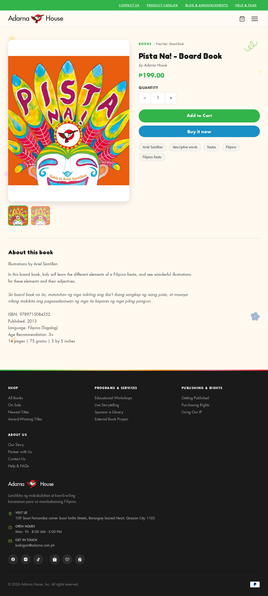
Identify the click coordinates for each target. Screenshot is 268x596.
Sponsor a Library (109, 412)
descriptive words (185, 147)
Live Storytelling (107, 405)
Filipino (231, 147)
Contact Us (129, 5)
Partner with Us (20, 452)
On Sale (14, 405)
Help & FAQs (246, 5)
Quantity (148, 87)
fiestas (211, 147)
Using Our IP (192, 412)
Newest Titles (18, 412)
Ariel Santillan (153, 147)
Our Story (16, 445)
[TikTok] (38, 559)
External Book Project (111, 419)
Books (145, 44)
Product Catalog (162, 5)
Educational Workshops (113, 398)
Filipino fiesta (152, 157)
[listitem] (18, 216)
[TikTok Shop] (80, 559)
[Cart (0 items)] (242, 19)
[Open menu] (254, 18)
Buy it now (199, 132)
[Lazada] (67, 559)
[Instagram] (26, 559)
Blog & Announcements (206, 5)
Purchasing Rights (195, 405)
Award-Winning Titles (25, 419)
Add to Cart (199, 116)
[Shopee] (55, 559)
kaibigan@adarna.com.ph (35, 545)
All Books (15, 398)
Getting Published (195, 398)
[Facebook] (13, 559)
